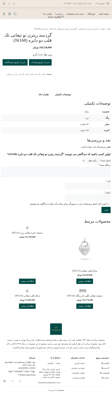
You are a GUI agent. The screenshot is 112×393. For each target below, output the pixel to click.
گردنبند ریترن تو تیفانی (88, 29)
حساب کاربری (79, 363)
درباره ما (59, 14)
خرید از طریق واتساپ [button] (40, 62)
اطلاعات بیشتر (84, 281)
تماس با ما (47, 14)
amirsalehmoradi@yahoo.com (49, 383)
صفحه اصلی (103, 14)
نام (108, 181)
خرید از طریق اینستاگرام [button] (15, 62)
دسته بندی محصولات (75, 14)
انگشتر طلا (105, 363)
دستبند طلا (105, 378)
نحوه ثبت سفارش (78, 368)
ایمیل (107, 192)
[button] (15, 14)
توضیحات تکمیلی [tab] (63, 94)
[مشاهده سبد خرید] (9, 14)
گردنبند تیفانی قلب (32, 74)
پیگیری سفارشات (78, 373)
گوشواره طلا (104, 373)
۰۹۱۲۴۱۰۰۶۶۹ (53, 363)
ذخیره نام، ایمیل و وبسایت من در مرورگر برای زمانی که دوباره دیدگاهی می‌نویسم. (69, 203)
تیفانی (102, 29)
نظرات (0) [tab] (44, 94)
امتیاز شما (105, 160)
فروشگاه (91, 14)
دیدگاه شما (104, 165)
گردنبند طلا (105, 368)
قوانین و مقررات (78, 378)
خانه (109, 29)
